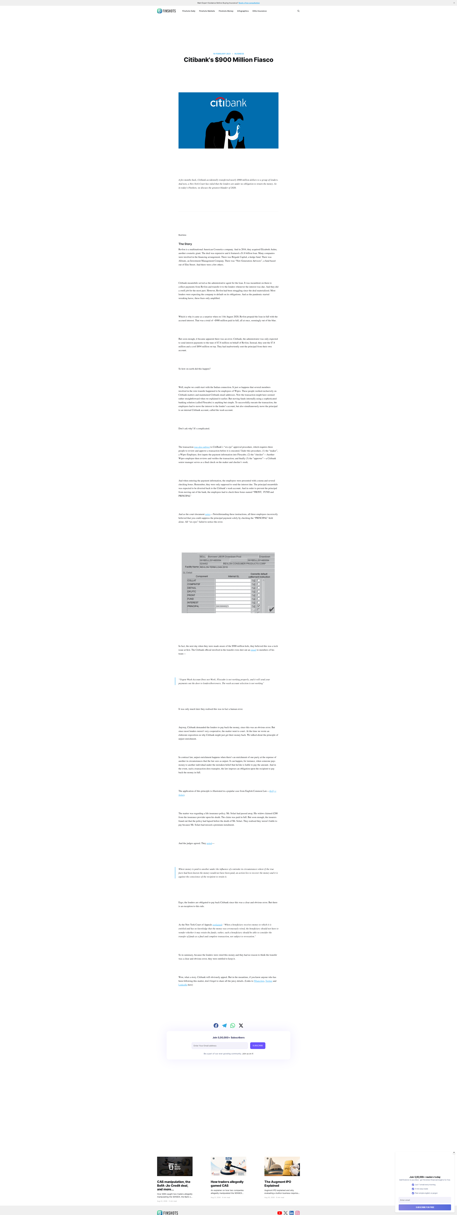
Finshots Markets (207, 11)
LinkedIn (183, 984)
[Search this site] (298, 11)
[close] (454, 3)
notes (207, 514)
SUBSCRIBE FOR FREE (425, 1207)
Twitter (268, 980)
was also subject (202, 446)
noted (209, 843)
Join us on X (247, 1053)
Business (239, 54)
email (253, 649)
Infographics (243, 11)
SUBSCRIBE (258, 1045)
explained (217, 924)
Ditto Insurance (260, 11)
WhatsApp (259, 980)
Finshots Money (226, 11)
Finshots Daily (188, 11)
